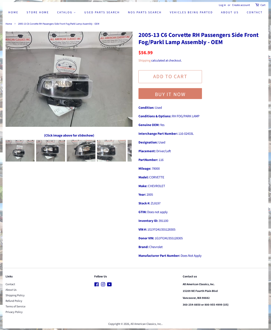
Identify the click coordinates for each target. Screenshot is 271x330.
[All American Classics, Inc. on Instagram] (103, 285)
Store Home (38, 12)
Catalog (65, 12)
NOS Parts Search (144, 12)
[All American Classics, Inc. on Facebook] (96, 285)
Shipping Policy (15, 295)
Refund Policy (14, 301)
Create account (241, 5)
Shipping (144, 60)
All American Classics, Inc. (146, 324)
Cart (262, 5)
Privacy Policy (14, 312)
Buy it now (170, 94)
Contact (255, 12)
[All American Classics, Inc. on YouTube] (109, 285)
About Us (230, 12)
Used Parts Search (102, 12)
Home (13, 12)
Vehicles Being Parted (191, 12)
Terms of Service (15, 306)
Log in (222, 5)
